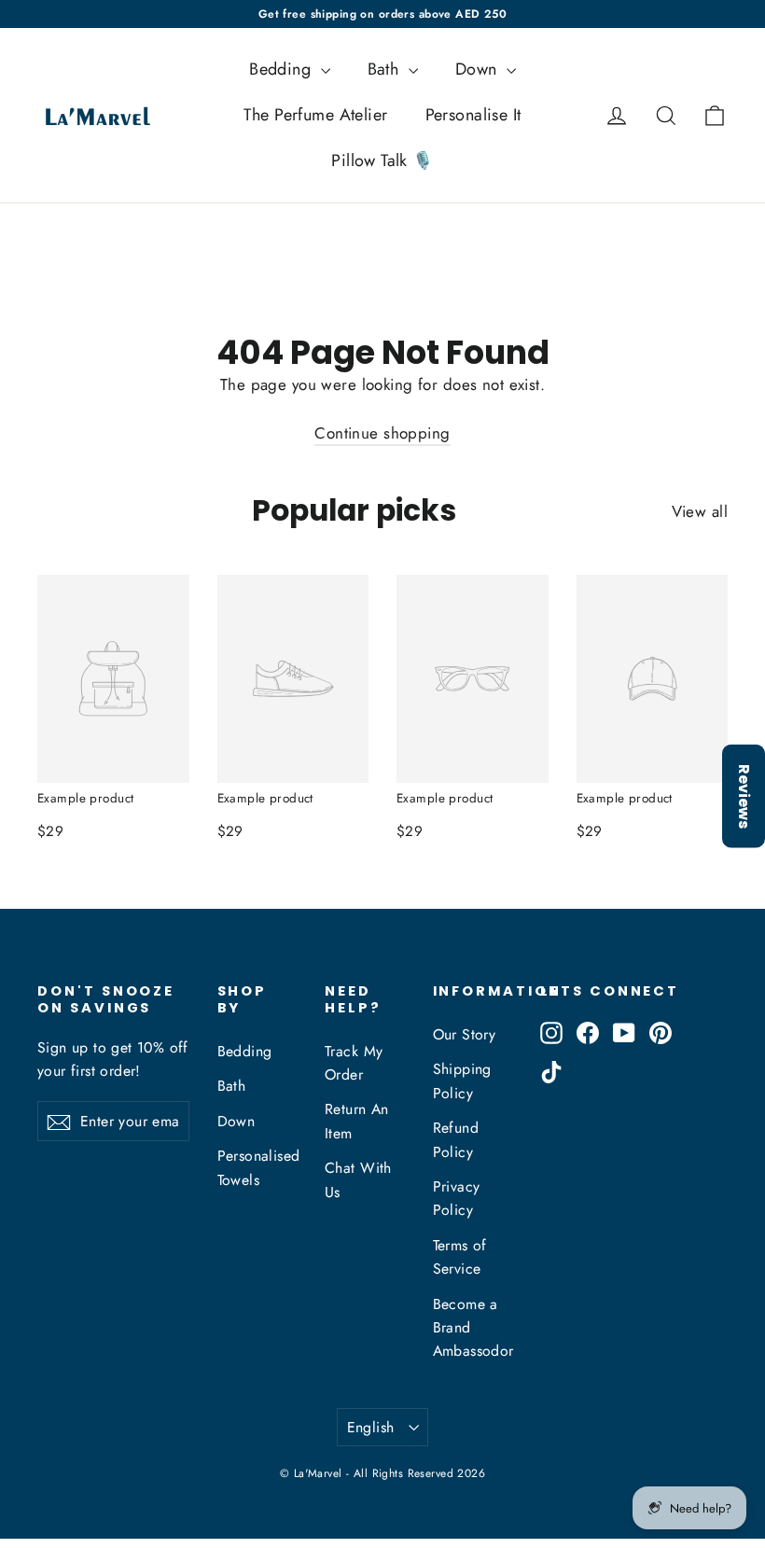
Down (478, 69)
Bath (386, 69)
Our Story (464, 1034)
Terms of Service (460, 1256)
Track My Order (353, 1062)
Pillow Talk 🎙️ (382, 160)
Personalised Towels (257, 1167)
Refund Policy (456, 1139)
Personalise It (473, 115)
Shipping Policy (462, 1080)
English (371, 1427)
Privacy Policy (456, 1198)
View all (700, 511)
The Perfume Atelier (315, 115)
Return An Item (357, 1120)
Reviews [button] (744, 795)
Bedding (282, 69)
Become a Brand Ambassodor (473, 1327)
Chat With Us (358, 1179)
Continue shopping (382, 433)
